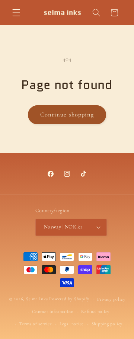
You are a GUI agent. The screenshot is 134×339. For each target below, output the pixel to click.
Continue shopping (67, 114)
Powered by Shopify (69, 299)
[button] (16, 13)
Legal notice (72, 323)
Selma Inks (37, 299)
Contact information (53, 311)
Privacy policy (111, 299)
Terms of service (35, 323)
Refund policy (95, 311)
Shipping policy (107, 323)
